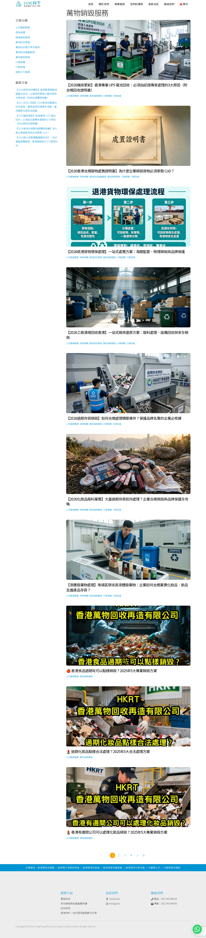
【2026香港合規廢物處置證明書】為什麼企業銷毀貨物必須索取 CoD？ (120, 170)
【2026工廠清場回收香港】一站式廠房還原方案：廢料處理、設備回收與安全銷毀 (127, 335)
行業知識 (117, 95)
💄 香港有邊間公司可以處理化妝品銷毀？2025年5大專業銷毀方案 (116, 832)
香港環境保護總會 (112, 867)
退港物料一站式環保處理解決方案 (79, 913)
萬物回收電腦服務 (97, 176)
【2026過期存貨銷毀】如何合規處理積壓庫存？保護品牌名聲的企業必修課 (123, 418)
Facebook (114, 899)
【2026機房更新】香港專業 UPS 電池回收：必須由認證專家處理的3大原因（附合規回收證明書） (126, 87)
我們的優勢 (136, 4)
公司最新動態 (72, 95)
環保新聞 (84, 95)
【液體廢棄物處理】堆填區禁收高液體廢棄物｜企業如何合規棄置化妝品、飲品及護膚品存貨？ (127, 587)
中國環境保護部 (172, 867)
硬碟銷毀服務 (23, 37)
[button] (197, 929)
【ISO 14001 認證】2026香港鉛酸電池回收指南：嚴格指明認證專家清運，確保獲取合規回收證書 (36, 106)
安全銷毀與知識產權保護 (74, 903)
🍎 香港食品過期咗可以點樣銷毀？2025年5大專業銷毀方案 (111, 670)
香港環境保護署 (46, 867)
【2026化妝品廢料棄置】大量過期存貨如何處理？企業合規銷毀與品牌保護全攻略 (127, 501)
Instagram (114, 903)
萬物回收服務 (95, 257)
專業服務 (119, 4)
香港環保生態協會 (135, 867)
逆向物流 (65, 908)
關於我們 (104, 4)
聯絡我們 (169, 4)
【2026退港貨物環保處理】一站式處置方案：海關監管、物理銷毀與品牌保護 (125, 251)
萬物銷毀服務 (95, 95)
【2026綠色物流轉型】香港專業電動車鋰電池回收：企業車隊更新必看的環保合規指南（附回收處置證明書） (36, 93)
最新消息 (153, 4)
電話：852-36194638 (165, 899)
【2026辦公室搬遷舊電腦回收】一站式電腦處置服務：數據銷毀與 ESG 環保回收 (36, 141)
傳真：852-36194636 (165, 903)
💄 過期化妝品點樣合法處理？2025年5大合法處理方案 (108, 751)
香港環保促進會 (91, 867)
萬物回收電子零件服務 (28, 47)
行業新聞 (107, 95)
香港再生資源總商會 (68, 867)
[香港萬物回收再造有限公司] (28, 4)
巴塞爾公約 (154, 867)
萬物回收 (65, 899)
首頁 (90, 4)
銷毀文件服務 (23, 72)
